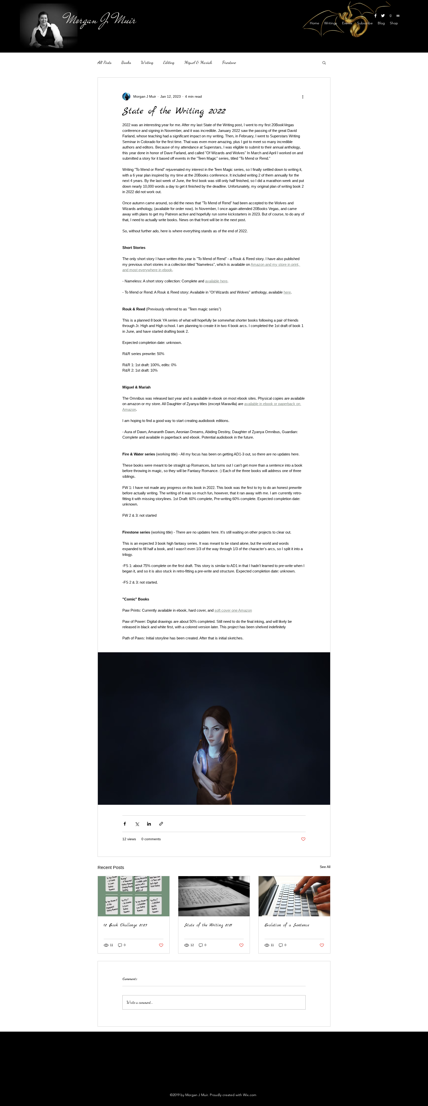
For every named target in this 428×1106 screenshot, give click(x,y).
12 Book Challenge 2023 (125, 925)
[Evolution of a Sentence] (294, 896)
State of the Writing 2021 (208, 925)
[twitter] (382, 15)
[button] (324, 62)
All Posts (104, 62)
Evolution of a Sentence (287, 925)
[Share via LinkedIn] (149, 823)
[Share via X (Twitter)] (136, 823)
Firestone (229, 62)
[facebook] (375, 15)
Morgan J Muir (101, 19)
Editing (168, 62)
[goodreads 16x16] (390, 15)
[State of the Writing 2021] (214, 896)
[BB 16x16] (397, 15)
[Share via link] (161, 823)
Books (126, 62)
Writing (147, 62)
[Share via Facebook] (124, 823)
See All (325, 867)
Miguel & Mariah (198, 62)
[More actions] (303, 96)
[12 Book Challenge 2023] (133, 896)
